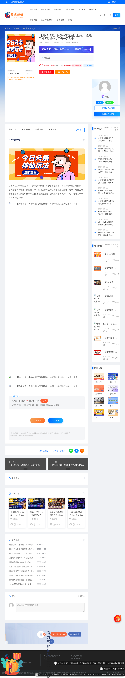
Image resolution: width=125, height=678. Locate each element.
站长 (41, 42)
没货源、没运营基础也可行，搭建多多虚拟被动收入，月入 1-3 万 (106, 170)
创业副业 (33, 9)
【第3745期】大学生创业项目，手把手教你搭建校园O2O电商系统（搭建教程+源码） (110, 352)
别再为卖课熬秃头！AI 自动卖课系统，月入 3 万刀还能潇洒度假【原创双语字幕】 (76, 513)
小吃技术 (81, 9)
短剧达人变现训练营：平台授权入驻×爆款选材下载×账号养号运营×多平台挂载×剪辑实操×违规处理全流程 (22, 580)
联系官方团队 (60, 634)
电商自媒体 (69, 9)
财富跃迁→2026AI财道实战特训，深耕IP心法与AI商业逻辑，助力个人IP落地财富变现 (22, 575)
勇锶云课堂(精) (47, 20)
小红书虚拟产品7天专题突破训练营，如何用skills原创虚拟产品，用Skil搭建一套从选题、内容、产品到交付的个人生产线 (106, 202)
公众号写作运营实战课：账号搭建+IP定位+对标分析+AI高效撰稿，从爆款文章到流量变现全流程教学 (106, 150)
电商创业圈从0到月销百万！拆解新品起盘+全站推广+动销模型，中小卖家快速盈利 (110, 324)
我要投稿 (116, 28)
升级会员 (87, 50)
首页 (8, 28)
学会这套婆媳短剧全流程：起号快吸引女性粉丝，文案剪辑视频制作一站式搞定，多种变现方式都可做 (56, 513)
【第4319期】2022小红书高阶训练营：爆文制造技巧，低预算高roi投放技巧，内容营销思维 (68, 465)
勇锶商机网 (15, 433)
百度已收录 (75, 42)
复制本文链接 (60, 451)
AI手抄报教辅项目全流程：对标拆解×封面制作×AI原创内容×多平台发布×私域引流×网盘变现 (106, 223)
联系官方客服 (109, 114)
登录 (116, 15)
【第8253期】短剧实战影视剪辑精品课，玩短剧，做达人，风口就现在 (110, 268)
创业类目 (25, 28)
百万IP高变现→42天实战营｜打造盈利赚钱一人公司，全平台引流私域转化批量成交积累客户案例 (22, 567)
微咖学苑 (60, 20)
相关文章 (39, 129)
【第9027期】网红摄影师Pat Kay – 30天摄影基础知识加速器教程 (100, 676)
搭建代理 (33, 20)
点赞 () (78, 65)
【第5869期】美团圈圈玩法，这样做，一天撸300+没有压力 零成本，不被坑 (110, 310)
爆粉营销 (57, 9)
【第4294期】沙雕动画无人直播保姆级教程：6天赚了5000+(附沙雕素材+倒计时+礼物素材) (25, 465)
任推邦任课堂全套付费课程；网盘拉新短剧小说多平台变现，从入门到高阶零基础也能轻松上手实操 (106, 212)
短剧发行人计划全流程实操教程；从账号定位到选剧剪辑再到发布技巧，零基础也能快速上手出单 (36, 513)
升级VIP (59, 65)
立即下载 (47, 72)
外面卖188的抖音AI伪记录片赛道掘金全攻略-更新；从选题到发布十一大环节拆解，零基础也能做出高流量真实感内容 (106, 233)
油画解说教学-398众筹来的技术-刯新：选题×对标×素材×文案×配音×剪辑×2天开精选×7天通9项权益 (22, 562)
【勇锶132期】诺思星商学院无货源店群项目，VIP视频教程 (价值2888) (110, 254)
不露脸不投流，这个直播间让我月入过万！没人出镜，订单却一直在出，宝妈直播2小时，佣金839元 (106, 160)
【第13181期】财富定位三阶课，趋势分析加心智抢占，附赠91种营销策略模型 (110, 282)
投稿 (70, 20)
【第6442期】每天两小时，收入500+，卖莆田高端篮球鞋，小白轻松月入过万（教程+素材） (110, 296)
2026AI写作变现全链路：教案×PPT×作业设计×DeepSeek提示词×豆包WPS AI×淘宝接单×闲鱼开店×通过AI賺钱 (22, 584)
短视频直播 (45, 9)
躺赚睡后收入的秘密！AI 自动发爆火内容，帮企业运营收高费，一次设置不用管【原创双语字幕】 (17, 513)
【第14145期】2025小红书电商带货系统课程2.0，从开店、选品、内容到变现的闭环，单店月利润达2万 (87, 670)
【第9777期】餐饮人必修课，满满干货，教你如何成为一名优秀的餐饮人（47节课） (110, 338)
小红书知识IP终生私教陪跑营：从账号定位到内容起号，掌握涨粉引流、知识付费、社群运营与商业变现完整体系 (106, 139)
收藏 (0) (89, 65)
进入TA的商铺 (109, 108)
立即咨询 (77, 130)
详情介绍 (12, 129)
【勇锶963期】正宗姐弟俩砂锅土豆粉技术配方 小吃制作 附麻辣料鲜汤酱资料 (96, 659)
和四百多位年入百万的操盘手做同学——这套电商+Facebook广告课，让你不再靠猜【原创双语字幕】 (22, 571)
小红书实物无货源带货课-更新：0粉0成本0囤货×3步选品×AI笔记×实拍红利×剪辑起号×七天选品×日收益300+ (106, 181)
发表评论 (52, 129)
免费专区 (92, 9)
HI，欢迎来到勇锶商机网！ (17, 2)
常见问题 (26, 129)
